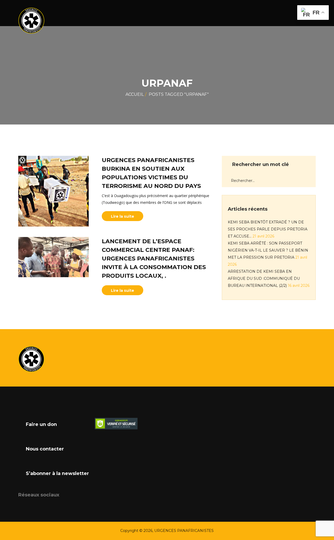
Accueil (135, 94)
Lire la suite (122, 216)
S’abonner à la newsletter (57, 473)
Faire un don (41, 424)
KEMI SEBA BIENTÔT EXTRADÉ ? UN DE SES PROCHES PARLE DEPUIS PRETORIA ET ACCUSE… (267, 229)
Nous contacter (45, 449)
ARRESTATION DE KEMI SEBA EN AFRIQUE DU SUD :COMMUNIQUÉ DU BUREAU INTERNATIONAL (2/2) (264, 278)
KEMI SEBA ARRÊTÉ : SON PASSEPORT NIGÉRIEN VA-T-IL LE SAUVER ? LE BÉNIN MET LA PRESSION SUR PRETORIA (268, 250)
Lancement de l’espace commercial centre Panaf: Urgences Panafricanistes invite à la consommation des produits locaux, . (154, 258)
